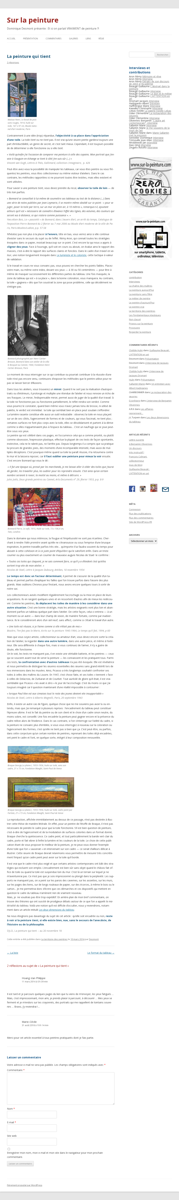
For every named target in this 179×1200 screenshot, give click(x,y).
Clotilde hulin (136, 371)
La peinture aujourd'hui (141, 290)
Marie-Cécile (29, 1021)
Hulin (131, 379)
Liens (88, 38)
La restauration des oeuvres (150, 114)
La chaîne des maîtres (140, 285)
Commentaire (16, 1070)
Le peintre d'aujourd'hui (141, 302)
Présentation (30, 38)
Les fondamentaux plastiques (145, 315)
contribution (135, 277)
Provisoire (134, 327)
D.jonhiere (134, 400)
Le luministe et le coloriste (71, 255)
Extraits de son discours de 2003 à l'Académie (149, 82)
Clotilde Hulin (136, 350)
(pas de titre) (135, 465)
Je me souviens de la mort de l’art (149, 129)
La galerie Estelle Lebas (158, 110)
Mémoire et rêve (151, 76)
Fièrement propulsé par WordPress (24, 1185)
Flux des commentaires (141, 517)
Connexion (135, 509)
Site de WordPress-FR (140, 522)
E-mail (11, 1122)
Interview (147, 79)
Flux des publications (140, 513)
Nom (11, 1108)
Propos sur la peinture (141, 323)
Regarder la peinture (140, 332)
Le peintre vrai (136, 306)
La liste (12, 952)
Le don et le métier (161, 93)
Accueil (11, 38)
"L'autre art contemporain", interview (147, 122)
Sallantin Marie (137, 383)
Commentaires (53, 38)
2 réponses (13, 62)
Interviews (134, 281)
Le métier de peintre (139, 298)
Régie (101, 38)
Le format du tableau (100, 952)
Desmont (94, 939)
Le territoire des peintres (54, 939)
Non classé (135, 319)
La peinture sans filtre (140, 294)
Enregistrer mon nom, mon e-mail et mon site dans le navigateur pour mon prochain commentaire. (55, 1155)
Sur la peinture (33, 19)
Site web (12, 1135)
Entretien (155, 103)
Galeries (73, 38)
